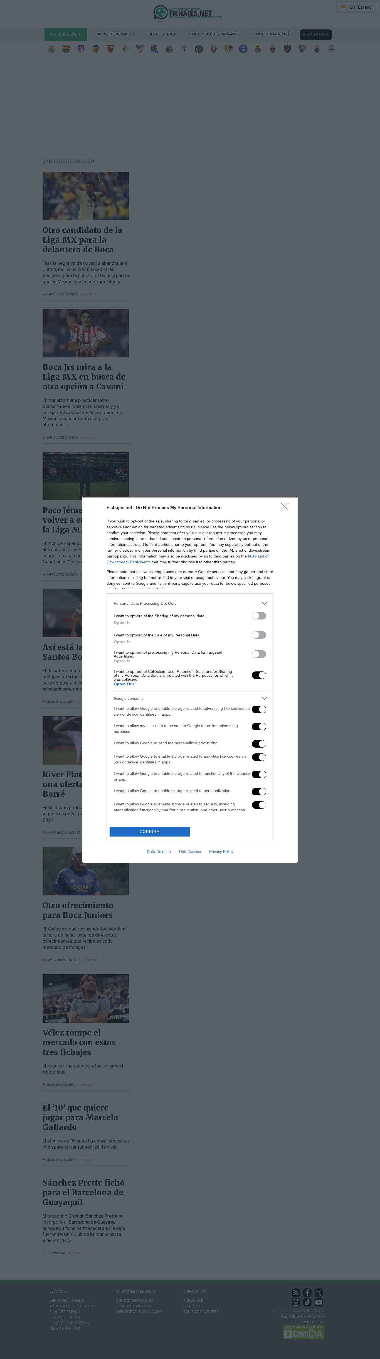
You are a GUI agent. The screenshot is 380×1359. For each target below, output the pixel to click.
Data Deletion (159, 851)
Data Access (190, 851)
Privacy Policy (221, 851)
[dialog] (190, 679)
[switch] (259, 615)
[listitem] (190, 603)
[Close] (286, 508)
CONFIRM (150, 832)
